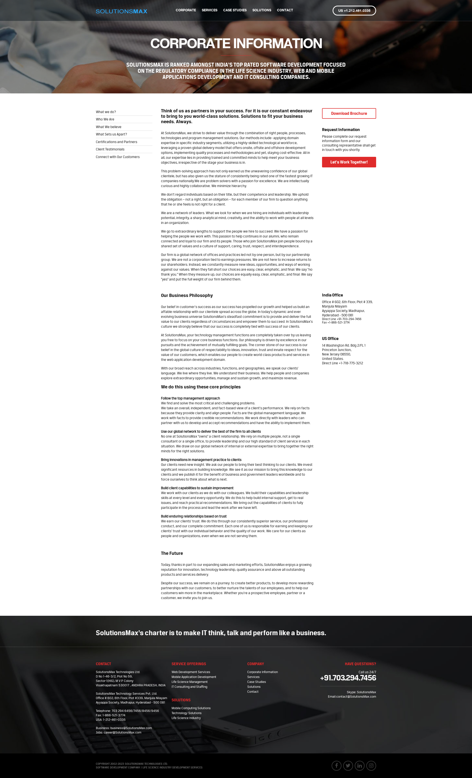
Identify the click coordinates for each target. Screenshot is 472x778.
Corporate (186, 10)
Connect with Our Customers (118, 157)
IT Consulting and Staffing (189, 687)
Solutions (261, 10)
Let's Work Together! (349, 162)
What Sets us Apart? (111, 134)
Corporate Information (262, 672)
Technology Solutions (187, 713)
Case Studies (235, 10)
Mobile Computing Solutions (191, 708)
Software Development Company (118, 767)
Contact (285, 10)
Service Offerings (189, 663)
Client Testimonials (110, 149)
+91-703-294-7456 (349, 319)
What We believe (108, 127)
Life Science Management (190, 682)
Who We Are (105, 119)
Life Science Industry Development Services (173, 767)
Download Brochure (349, 113)
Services (209, 10)
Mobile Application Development (194, 677)
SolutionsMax (366, 692)
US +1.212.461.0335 (354, 11)
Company (255, 663)
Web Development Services (191, 672)
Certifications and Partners (116, 142)
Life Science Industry (186, 718)
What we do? (106, 112)
